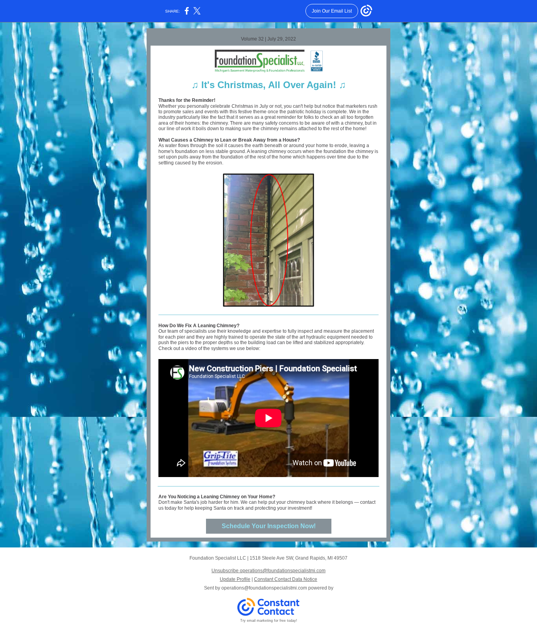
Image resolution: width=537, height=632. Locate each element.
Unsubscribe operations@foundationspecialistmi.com (268, 570)
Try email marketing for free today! (268, 621)
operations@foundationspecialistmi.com (264, 588)
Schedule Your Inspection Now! (269, 526)
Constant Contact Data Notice (285, 579)
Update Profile (235, 579)
